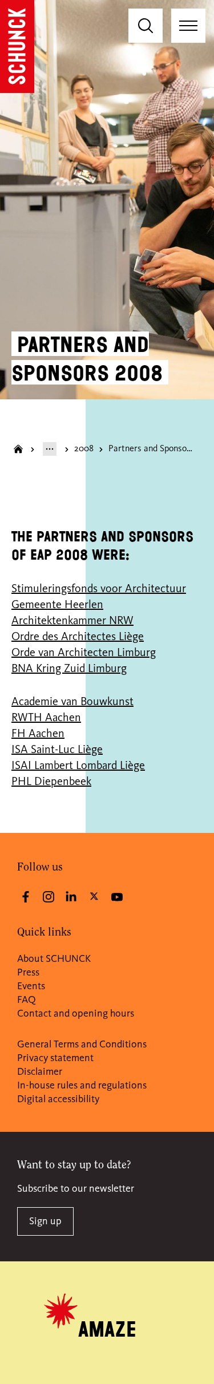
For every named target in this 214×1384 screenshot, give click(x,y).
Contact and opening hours (75, 1014)
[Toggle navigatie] (188, 26)
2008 (84, 449)
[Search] (145, 26)
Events (31, 986)
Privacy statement (55, 1058)
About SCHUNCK (54, 959)
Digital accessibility (58, 1099)
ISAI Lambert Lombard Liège (78, 766)
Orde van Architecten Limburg (83, 653)
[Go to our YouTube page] (117, 896)
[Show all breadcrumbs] (49, 449)
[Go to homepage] (17, 46)
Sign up (45, 1221)
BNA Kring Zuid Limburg (69, 669)
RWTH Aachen (46, 718)
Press (28, 973)
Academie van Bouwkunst (72, 702)
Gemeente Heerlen (57, 605)
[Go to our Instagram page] (48, 896)
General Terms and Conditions (82, 1044)
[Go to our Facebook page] (25, 896)
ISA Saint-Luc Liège (57, 750)
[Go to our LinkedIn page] (71, 896)
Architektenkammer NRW (72, 621)
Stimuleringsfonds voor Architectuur (98, 589)
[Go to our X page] (94, 895)
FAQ (26, 1000)
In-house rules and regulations (82, 1086)
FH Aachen (37, 734)
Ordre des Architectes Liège (77, 637)
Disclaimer (39, 1072)
